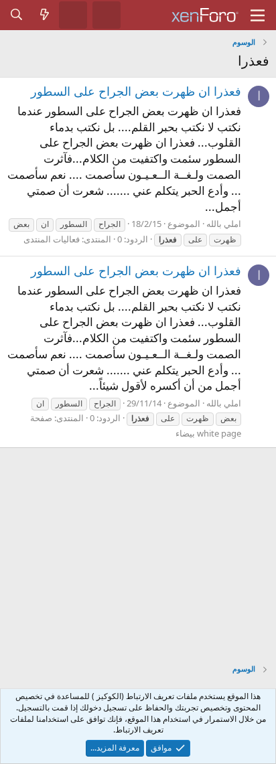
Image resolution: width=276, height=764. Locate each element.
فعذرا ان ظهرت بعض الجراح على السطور (136, 91)
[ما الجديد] (45, 14)
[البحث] (17, 14)
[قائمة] (257, 15)
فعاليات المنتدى (51, 239)
